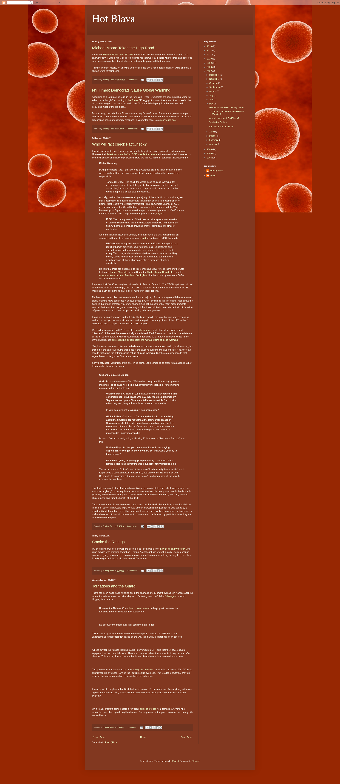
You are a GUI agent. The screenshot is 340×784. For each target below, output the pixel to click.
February (214, 140)
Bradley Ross (216, 170)
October (213, 83)
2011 (209, 54)
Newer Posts (99, 737)
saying (159, 213)
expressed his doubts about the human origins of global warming (145, 340)
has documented (143, 330)
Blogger (195, 761)
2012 (209, 50)
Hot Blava (113, 18)
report (143, 238)
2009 (209, 63)
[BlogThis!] (151, 80)
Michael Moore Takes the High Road (123, 48)
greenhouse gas (167, 120)
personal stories (148, 709)
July (211, 95)
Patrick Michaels (118, 272)
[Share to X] (155, 80)
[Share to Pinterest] (161, 80)
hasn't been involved (139, 608)
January (213, 144)
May (211, 104)
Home (143, 737)
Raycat (175, 761)
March (212, 136)
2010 (209, 59)
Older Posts (186, 737)
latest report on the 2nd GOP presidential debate (132, 154)
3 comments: (132, 526)
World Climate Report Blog (160, 272)
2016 (209, 46)
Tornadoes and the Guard (113, 586)
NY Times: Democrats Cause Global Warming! (131, 90)
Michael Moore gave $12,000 (118, 54)
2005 (209, 153)
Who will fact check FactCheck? (119, 144)
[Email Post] (142, 80)
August (213, 91)
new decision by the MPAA (174, 548)
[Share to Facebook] (158, 80)
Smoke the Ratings (108, 542)
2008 (209, 67)
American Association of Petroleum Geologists (123, 275)
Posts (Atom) (111, 742)
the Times (133, 100)
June (212, 99)
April (211, 131)
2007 (209, 71)
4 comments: (132, 129)
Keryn (213, 175)
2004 (209, 158)
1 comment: (133, 80)
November (214, 79)
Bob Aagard (170, 596)
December (214, 75)
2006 (209, 149)
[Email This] (148, 80)
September (214, 87)
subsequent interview (142, 669)
